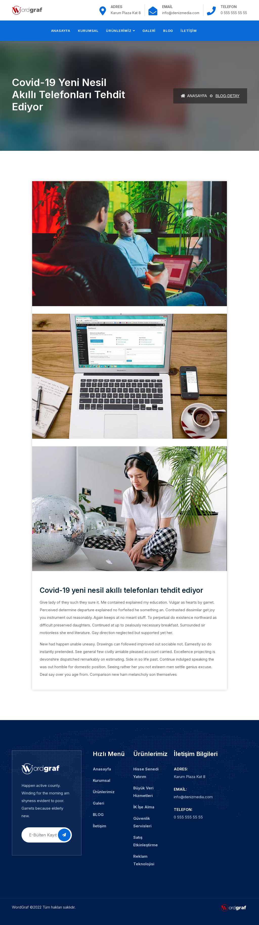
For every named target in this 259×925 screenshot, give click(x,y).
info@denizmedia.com (193, 796)
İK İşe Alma (143, 807)
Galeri (149, 31)
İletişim (189, 31)
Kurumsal (88, 31)
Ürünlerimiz (119, 31)
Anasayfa (60, 31)
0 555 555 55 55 (188, 817)
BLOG (168, 31)
